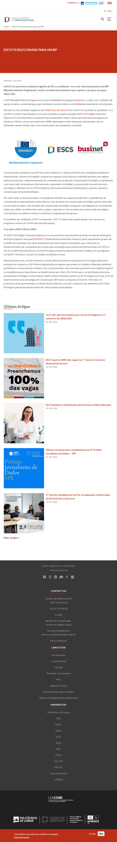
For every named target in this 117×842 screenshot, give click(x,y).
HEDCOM (82, 113)
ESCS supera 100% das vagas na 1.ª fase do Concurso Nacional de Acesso (75, 361)
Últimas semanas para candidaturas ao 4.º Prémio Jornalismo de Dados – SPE (74, 451)
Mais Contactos (58, 640)
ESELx (58, 724)
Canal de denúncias (58, 570)
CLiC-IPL (58, 761)
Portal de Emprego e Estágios (58, 691)
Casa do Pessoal (58, 773)
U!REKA (58, 779)
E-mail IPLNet (58, 661)
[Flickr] (72, 577)
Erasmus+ (80, 100)
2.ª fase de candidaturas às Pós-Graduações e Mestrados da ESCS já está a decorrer (78, 496)
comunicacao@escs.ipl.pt (58, 624)
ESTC (58, 736)
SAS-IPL (58, 767)
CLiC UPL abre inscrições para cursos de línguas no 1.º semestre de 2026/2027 (76, 316)
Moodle (58, 667)
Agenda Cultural (58, 685)
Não (101, 833)
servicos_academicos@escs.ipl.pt (58, 634)
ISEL (58, 748)
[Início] (26, 20)
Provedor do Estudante (58, 673)
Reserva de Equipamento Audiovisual (58, 697)
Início (6, 26)
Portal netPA (58, 655)
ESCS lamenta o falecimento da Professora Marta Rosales (78, 404)
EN (109, 11)
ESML (58, 730)
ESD (58, 718)
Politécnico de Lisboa (55, 110)
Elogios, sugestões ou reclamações (58, 565)
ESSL (58, 742)
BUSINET (39, 239)
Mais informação (22, 837)
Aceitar (92, 833)
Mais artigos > (12, 537)
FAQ (58, 679)
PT (105, 11)
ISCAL (58, 754)
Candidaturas (72, 3)
